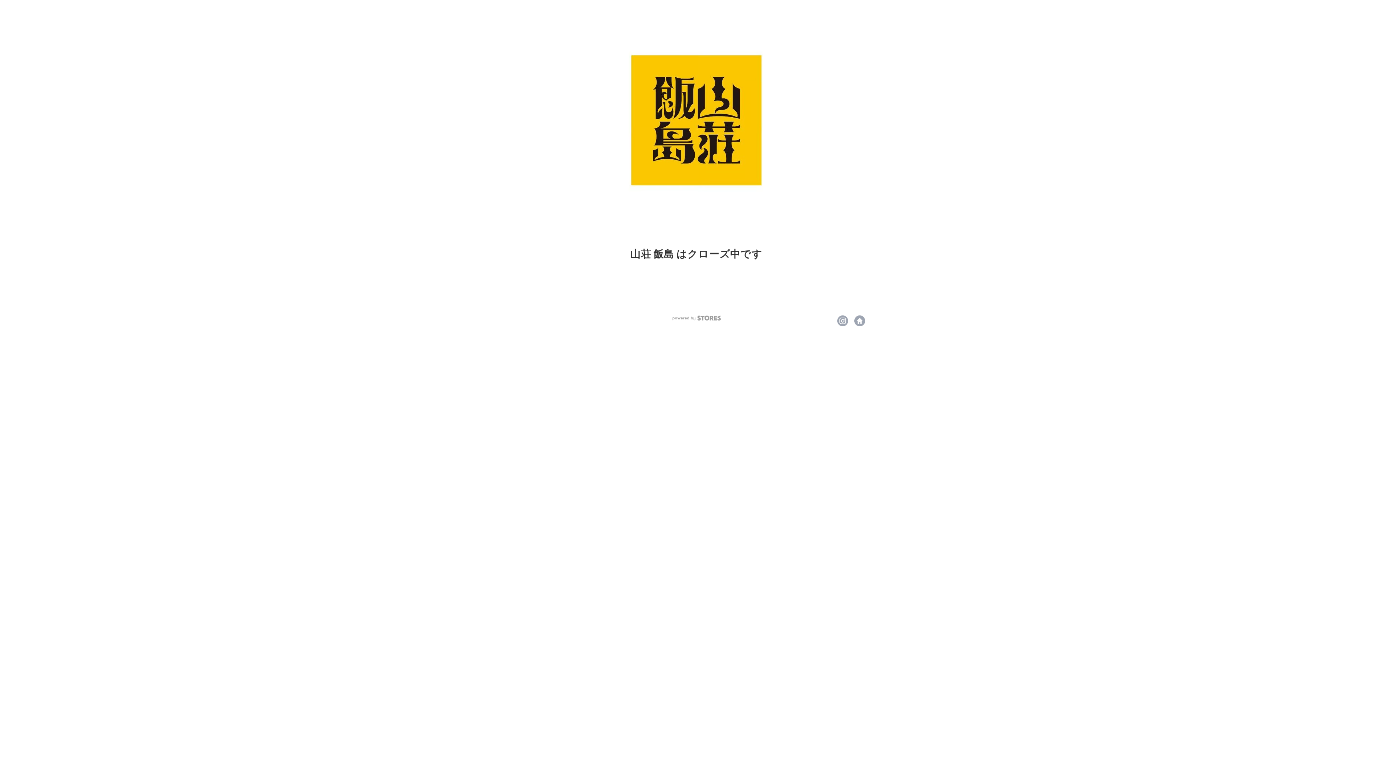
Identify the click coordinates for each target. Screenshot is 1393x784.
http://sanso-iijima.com (859, 320)
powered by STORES (697, 318)
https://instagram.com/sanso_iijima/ (842, 320)
